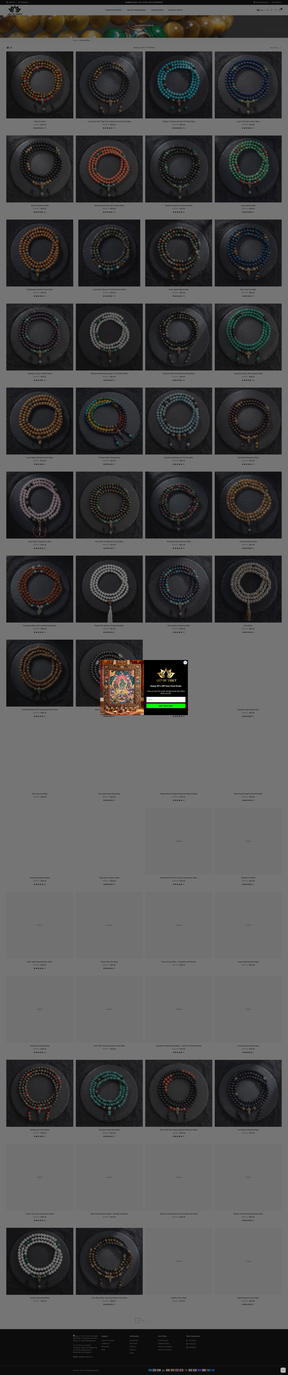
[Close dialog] (185, 662)
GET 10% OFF (166, 706)
